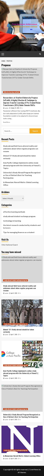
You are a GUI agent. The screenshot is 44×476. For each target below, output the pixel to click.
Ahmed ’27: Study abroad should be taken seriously (19, 157)
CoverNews (33, 469)
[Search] (40, 54)
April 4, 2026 (14, 458)
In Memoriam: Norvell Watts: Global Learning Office (20, 183)
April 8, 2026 (14, 293)
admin (6, 108)
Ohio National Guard (9, 245)
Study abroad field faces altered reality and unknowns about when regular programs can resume (20, 148)
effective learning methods (11, 92)
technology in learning (12, 221)
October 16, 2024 (15, 108)
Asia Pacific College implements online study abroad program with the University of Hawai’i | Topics (21, 165)
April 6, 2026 (14, 378)
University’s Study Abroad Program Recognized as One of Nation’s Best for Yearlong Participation (21, 175)
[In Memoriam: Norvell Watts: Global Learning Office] (22, 439)
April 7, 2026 (14, 334)
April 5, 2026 (14, 419)
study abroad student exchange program (19, 216)
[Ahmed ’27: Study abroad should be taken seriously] (22, 313)
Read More (6, 122)
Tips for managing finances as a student (19, 232)
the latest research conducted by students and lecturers (22, 226)
